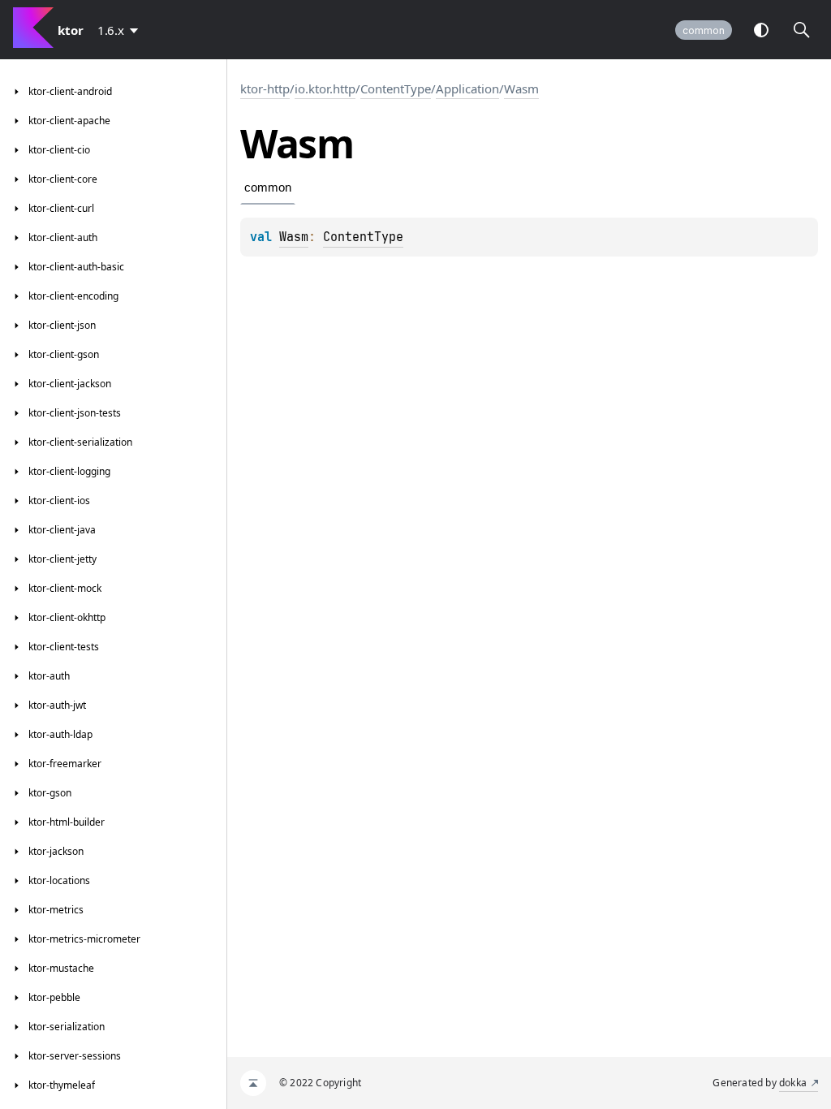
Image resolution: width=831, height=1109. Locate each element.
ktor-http (265, 88)
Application (467, 88)
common (703, 30)
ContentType (395, 88)
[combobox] (121, 30)
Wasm (521, 88)
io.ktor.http (325, 88)
